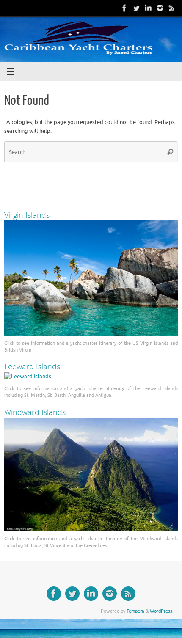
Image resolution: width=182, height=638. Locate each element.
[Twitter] (136, 8)
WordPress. (162, 611)
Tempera (135, 611)
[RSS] (172, 8)
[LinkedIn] (148, 8)
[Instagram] (160, 8)
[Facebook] (124, 8)
